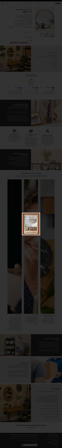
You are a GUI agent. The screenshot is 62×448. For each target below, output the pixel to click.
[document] (31, 224)
